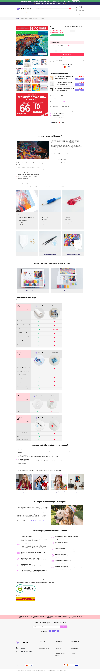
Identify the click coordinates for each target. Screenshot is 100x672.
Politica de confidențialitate (60, 653)
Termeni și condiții (58, 646)
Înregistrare (63, 626)
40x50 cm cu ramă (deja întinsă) (62, 45)
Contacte (56, 643)
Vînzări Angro (73, 650)
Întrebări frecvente (42, 646)
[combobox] (52, 8)
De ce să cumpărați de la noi (44, 648)
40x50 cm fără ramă (55, 42)
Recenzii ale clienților (74, 648)
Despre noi (73, 646)
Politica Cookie (57, 655)
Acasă (22, 12)
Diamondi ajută (73, 653)
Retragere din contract (43, 650)
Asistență (41, 643)
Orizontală (63, 101)
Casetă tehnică (73, 643)
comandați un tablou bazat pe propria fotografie (34, 520)
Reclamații (57, 650)
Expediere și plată (58, 648)
